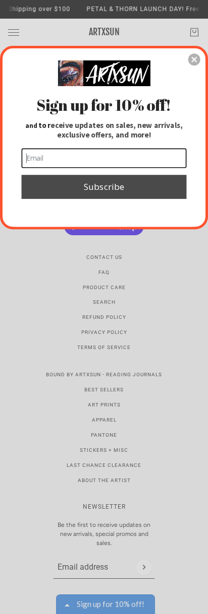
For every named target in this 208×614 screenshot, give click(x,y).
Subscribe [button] (104, 186)
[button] (194, 59)
